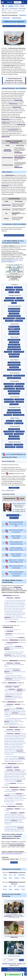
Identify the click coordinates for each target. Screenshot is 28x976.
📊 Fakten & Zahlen (8, 423)
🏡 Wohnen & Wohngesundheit (14, 339)
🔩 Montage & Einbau (14, 404)
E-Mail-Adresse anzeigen (13, 515)
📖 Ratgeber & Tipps (10, 420)
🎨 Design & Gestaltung (14, 356)
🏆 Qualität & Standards (9, 300)
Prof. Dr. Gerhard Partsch (7, 490)
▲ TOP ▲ (25, 971)
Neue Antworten (14, 8)
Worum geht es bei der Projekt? (15, 637)
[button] (14, 488)
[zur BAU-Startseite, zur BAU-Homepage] (3, 6)
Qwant (10, 878)
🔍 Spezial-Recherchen (18, 444)
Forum (6, 8)
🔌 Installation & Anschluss (14, 393)
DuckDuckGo (21, 874)
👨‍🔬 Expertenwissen (18, 287)
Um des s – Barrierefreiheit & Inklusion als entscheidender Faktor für (14, 664)
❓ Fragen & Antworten (10, 289)
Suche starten (14, 862)
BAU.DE (10, 2)
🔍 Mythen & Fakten (9, 320)
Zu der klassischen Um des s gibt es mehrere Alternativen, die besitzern (14, 648)
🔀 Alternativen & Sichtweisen (14, 308)
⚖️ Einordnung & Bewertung (9, 318)
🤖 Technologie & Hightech (9, 431)
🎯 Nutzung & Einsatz (19, 386)
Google (5, 874)
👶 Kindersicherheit (8, 351)
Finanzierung (5, 17)
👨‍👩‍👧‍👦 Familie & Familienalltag (18, 351)
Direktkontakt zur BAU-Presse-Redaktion (14, 235)
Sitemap (19, 963)
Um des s (13, 597)
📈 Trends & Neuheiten (18, 423)
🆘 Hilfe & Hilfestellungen (9, 401)
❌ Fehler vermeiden (19, 401)
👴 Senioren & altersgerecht (14, 354)
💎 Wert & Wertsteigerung (14, 331)
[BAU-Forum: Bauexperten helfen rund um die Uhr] (3, 9)
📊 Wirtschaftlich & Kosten (14, 326)
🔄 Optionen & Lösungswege (14, 311)
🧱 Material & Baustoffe (14, 367)
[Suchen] (23, 2)
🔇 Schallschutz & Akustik (14, 436)
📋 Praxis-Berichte (9, 444)
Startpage (16, 878)
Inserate (16, 6)
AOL (15, 874)
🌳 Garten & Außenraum (14, 342)
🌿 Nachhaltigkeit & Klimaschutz (14, 410)
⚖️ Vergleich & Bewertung (14, 313)
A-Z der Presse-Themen (19, 10)
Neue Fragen (22, 8)
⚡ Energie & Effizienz (8, 375)
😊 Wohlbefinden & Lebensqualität (14, 349)
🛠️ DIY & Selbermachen (19, 399)
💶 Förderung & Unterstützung (14, 391)
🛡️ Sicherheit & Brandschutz (19, 375)
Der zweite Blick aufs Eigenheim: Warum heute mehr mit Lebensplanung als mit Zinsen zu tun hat (14, 916)
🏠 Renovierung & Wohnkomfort (14, 364)
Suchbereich (5, 857)
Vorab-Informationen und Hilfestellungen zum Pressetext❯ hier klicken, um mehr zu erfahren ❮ (14, 81)
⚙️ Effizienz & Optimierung (14, 333)
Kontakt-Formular (14, 517)
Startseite (4, 963)
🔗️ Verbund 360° (10, 287)
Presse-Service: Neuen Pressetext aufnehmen (14, 26)
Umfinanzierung (16, 17)
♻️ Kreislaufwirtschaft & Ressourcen (14, 412)
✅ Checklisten (18, 420)
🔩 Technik (14, 302)
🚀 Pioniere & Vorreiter (20, 431)
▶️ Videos (17, 292)
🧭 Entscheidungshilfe (20, 318)
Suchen (21, 960)
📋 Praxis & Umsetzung (9, 399)
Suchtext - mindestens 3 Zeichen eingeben (13, 851)
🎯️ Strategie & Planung (19, 300)
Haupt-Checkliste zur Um (14, 804)
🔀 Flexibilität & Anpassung (9, 388)
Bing (10, 874)
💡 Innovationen (19, 289)
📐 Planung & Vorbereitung (9, 383)
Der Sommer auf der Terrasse (14, 956)
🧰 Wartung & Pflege (20, 388)
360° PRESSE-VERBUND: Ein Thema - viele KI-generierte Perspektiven (12, 260)
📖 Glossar (11, 292)
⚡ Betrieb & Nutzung (20, 383)
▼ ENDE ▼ (25, 974)
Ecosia (5, 878)
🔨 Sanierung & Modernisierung (14, 362)
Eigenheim (22, 15)
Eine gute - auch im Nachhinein (15, 621)
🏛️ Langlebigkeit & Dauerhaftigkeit (14, 369)
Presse (11, 6)
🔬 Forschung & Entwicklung (14, 429)
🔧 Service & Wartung (9, 386)
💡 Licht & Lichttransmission (14, 438)
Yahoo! (23, 878)
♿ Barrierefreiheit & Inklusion (14, 344)
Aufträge (22, 6)
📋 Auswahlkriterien (18, 320)
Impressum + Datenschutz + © (14, 969)
